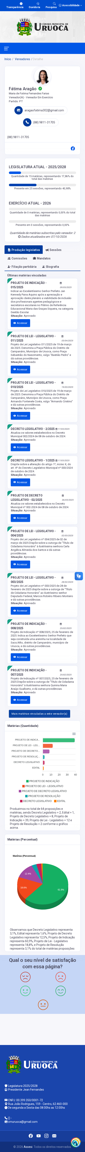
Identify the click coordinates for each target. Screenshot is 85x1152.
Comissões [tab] (19, 258)
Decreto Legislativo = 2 (46, 812)
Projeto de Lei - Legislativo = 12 (50, 820)
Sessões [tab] (55, 250)
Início (8, 59)
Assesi (28, 1146)
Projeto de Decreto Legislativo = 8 (31, 816)
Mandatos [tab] (44, 258)
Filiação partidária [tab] (24, 266)
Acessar (21, 323)
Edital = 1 (68, 812)
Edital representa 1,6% (31, 933)
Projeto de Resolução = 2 (26, 824)
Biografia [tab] (52, 266)
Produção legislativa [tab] (26, 250)
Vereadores (22, 59)
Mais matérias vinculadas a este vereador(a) (39, 713)
